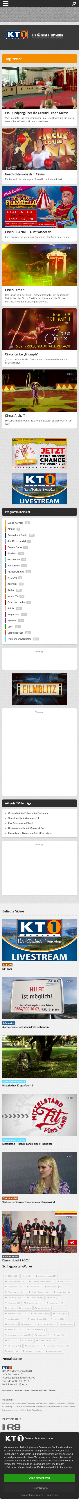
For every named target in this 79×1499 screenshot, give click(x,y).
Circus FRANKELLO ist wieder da (28, 231)
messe (59, 1319)
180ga (13, 1276)
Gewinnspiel (15, 1297)
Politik (14, 608)
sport (61, 1335)
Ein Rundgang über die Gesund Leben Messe (37, 112)
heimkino (36, 1297)
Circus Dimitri (15, 289)
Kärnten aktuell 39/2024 (16, 1260)
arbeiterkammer (47, 1276)
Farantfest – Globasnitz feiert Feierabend (30, 833)
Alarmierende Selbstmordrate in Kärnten (25, 1027)
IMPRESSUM (7, 1390)
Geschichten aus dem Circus (25, 174)
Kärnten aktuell (17, 1314)
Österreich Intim (19, 602)
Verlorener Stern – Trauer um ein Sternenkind (28, 1202)
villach (13, 1351)
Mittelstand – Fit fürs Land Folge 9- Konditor (27, 1144)
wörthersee (55, 1351)
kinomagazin (34, 1303)
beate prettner (16, 1281)
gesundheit (63, 1292)
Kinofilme (14, 1303)
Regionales (17, 614)
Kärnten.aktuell (19, 572)
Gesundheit (16, 559)
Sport (13, 626)
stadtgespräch (47, 1340)
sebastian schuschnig (19, 1335)
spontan (43, 1335)
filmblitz (35, 1287)
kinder (55, 1297)
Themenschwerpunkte (23, 639)
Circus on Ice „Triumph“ (21, 354)
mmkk (12, 1324)
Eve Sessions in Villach (20, 823)
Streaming (14, 1346)
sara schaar (38, 1330)
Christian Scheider (42, 1281)
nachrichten (48, 1324)
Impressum (52, 1495)
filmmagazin (54, 1287)
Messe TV (15, 596)
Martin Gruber (39, 1319)
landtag (61, 1314)
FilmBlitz (15, 553)
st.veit (27, 1340)
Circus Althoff (15, 415)
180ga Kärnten (18, 523)
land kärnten (41, 1314)
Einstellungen (40, 1488)
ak (28, 1276)
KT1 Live (14, 578)
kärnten (44, 1308)
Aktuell (13, 529)
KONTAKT (19, 1390)
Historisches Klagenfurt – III (17, 1085)
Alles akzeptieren (39, 1477)
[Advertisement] (39, 660)
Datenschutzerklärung (32, 1495)
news (68, 1324)
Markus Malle (15, 1319)
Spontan (15, 620)
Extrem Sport (17, 547)
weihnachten (33, 1351)
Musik (28, 1324)
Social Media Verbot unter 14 (23, 818)
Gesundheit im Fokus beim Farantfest (28, 813)
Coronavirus (15, 1287)
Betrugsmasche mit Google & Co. (26, 828)
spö (11, 1340)
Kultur (14, 590)
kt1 (11, 1308)
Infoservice (17, 565)
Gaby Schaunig (40, 1292)
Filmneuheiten (16, 1292)
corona (65, 1281)
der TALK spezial (19, 541)
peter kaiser (15, 1330)
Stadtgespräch (19, 633)
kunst (26, 1308)
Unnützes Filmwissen (58, 1346)
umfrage (33, 1346)
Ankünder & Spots (20, 535)
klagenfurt (56, 1303)
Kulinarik (15, 584)
